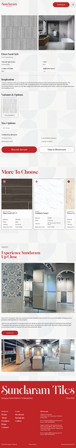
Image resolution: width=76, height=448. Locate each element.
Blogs (3, 424)
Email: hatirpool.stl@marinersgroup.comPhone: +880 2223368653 (51, 421)
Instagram (19, 418)
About (4, 418)
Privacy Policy (32, 444)
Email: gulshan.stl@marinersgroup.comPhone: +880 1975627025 (51, 433)
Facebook (19, 415)
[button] (72, 5)
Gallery (18, 421)
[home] (9, 5)
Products (5, 421)
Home (4, 415)
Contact (5, 427)
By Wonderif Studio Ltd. (68, 444)
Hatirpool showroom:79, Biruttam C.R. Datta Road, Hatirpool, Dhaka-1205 (51, 416)
